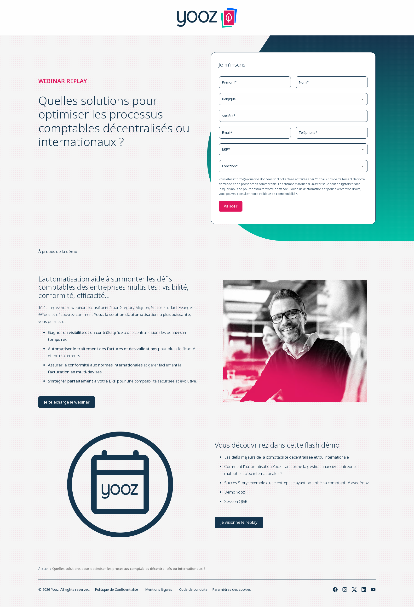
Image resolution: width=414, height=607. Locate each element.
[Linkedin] (364, 589)
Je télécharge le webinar (67, 402)
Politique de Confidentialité (116, 589)
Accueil (43, 568)
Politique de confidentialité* (278, 194)
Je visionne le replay (239, 522)
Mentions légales (158, 589)
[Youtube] (373, 589)
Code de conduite (193, 589)
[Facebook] (335, 589)
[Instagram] (344, 589)
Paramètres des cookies (231, 589)
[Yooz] (207, 18)
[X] (354, 589)
